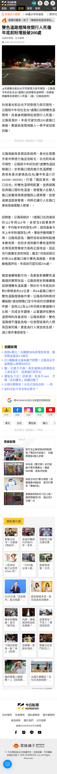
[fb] (16, 732)
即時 (12, 8)
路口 (45, 423)
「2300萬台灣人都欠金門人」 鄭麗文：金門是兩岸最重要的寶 (28, 567)
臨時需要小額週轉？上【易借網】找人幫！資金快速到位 (15, 678)
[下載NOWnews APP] (40, 3)
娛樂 (37, 8)
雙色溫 (32, 423)
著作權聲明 (49, 715)
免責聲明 (20, 715)
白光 (19, 423)
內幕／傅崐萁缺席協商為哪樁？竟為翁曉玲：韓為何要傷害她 (28, 622)
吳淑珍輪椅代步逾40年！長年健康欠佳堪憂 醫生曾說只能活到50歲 (28, 542)
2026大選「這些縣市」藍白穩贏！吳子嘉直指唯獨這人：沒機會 (15, 598)
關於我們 (28, 720)
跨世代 (53, 14)
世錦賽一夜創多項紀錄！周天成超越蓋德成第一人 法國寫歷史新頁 (28, 647)
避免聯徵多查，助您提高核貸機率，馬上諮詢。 (41, 598)
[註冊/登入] (52, 3)
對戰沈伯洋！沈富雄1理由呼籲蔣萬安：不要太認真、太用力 (11, 542)
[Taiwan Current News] (33, 3)
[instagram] (24, 732)
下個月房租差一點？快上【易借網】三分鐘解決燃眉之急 (11, 648)
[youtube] (39, 732)
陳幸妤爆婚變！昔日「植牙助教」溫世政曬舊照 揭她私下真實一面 (11, 622)
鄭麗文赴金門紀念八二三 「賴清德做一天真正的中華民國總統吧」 (45, 647)
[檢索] (46, 3)
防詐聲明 (7, 715)
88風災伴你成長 (34, 14)
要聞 (21, 8)
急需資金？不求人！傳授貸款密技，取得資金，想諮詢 (45, 622)
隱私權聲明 (34, 715)
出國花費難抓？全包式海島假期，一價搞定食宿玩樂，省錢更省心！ (41, 678)
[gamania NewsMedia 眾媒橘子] (28, 745)
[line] (31, 732)
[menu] (54, 8)
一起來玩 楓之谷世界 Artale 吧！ (11, 568)
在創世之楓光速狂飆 (45, 541)
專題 (29, 8)
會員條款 (16, 720)
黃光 (7, 423)
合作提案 (41, 720)
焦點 (4, 8)
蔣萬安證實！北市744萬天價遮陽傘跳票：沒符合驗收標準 (45, 567)
